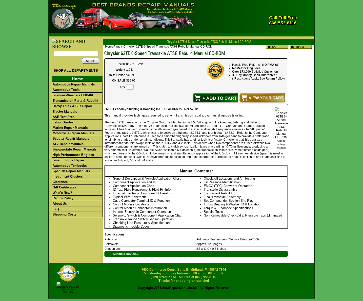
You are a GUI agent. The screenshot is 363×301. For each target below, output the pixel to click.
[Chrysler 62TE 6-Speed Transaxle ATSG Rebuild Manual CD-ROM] (281, 137)
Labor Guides (63, 122)
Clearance (60, 182)
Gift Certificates (64, 187)
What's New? (62, 193)
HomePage (113, 46)
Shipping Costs (64, 214)
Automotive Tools (66, 90)
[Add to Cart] (215, 97)
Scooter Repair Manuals (71, 138)
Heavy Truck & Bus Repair (72, 106)
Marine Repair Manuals (70, 128)
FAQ (56, 209)
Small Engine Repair (68, 160)
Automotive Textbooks (70, 165)
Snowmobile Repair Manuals (75, 149)
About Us (60, 203)
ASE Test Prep (64, 117)
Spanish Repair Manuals (71, 171)
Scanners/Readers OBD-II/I (73, 95)
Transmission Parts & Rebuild (75, 100)
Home (77, 79)
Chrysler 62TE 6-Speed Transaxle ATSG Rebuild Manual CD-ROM (168, 46)
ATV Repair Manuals (68, 144)
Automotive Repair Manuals (74, 84)
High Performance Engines (73, 155)
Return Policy (63, 198)
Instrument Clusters (68, 176)
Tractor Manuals (65, 111)
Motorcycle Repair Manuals (73, 133)
